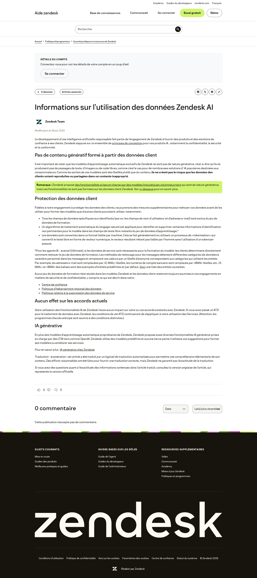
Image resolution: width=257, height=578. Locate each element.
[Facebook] (212, 92)
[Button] (39, 390)
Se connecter (166, 13)
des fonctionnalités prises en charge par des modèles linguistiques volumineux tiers (128, 185)
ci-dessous (146, 189)
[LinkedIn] (198, 92)
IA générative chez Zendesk (77, 350)
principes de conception (127, 143)
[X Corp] (205, 92)
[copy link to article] (219, 92)
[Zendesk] (128, 520)
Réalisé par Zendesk (133, 569)
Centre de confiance (54, 284)
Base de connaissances (105, 13)
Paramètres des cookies (135, 558)
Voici (142, 267)
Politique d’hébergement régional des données (71, 289)
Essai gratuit (192, 13)
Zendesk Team (55, 121)
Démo (214, 13)
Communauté (139, 13)
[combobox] (175, 409)
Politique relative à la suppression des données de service (78, 293)
